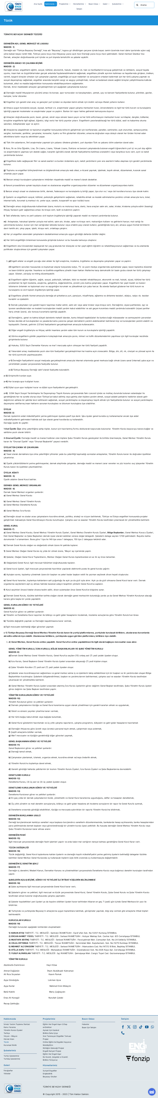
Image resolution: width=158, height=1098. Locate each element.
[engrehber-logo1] (137, 1038)
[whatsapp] (152, 1027)
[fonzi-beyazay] (137, 1056)
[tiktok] (140, 1027)
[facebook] (123, 1027)
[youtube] (146, 1027)
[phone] (123, 1033)
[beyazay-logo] (13, 2)
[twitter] (129, 1027)
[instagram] (135, 1027)
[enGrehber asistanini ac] (152, 1092)
